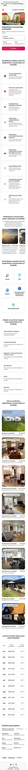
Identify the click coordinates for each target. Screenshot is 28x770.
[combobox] (13, 38)
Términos (16, 769)
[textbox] (7, 44)
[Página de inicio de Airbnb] (3, 9)
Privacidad (10, 769)
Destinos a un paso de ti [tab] (8, 729)
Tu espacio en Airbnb (18, 10)
